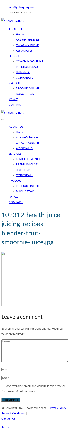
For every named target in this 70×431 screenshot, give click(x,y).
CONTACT (16, 104)
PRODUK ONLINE (27, 88)
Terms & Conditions (13, 413)
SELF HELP (23, 72)
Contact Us (8, 418)
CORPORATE (24, 77)
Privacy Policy (57, 407)
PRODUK (15, 83)
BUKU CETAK (25, 93)
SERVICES (15, 56)
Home (20, 34)
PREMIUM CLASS (27, 66)
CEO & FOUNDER (27, 45)
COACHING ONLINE (29, 61)
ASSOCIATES (24, 50)
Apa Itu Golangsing (27, 39)
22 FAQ (13, 99)
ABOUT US (16, 29)
